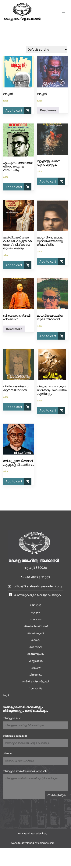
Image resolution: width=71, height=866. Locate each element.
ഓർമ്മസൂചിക (35, 653)
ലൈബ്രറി (35, 646)
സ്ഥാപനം (35, 619)
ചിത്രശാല (35, 674)
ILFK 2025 (35, 605)
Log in (6, 695)
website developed (22, 842)
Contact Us (35, 688)
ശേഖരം (35, 639)
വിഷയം (7, 753)
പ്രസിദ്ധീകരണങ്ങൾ (35, 626)
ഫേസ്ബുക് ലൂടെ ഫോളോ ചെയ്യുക (37, 594)
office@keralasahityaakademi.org (38, 586)
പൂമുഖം (35, 612)
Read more (48, 110)
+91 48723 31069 (37, 577)
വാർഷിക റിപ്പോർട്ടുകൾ (35, 681)
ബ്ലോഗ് (35, 667)
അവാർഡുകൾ (35, 633)
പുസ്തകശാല (35, 660)
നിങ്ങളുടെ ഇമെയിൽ (15, 735)
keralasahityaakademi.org (33, 833)
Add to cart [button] (13, 110)
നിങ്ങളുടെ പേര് (12, 718)
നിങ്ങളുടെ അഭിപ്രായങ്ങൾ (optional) (25, 770)
